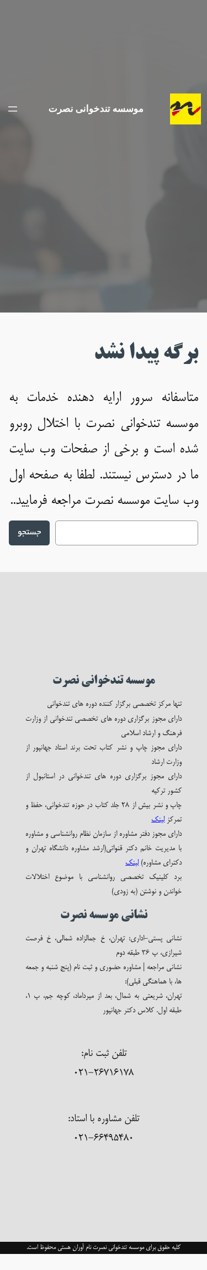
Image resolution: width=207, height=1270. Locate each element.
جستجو (29, 533)
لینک (157, 820)
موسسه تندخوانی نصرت (96, 108)
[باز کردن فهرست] (12, 109)
